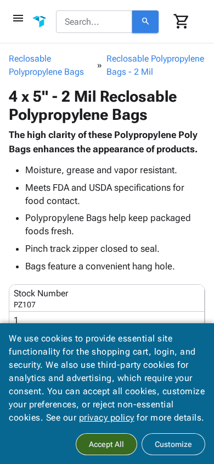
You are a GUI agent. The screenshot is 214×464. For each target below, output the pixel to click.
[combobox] (94, 22)
